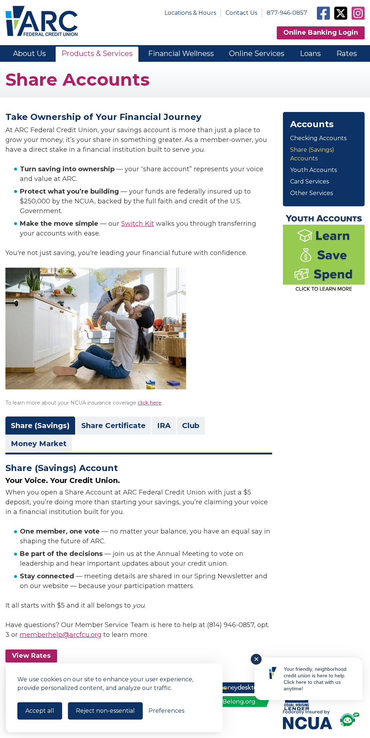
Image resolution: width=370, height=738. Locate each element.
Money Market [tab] (38, 443)
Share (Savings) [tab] (40, 425)
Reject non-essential (105, 710)
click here (150, 403)
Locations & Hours (190, 12)
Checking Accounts (318, 138)
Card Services (309, 181)
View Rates (31, 656)
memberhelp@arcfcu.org (61, 635)
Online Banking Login (320, 32)
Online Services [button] (256, 53)
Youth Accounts (313, 170)
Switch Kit (137, 224)
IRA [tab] (164, 425)
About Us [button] (29, 53)
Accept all (39, 710)
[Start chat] (351, 720)
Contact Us (241, 12)
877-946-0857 (287, 12)
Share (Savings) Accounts (312, 154)
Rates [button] (346, 53)
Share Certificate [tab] (113, 425)
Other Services (311, 193)
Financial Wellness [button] (181, 53)
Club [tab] (190, 425)
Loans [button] (310, 53)
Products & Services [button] (97, 53)
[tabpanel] (138, 551)
